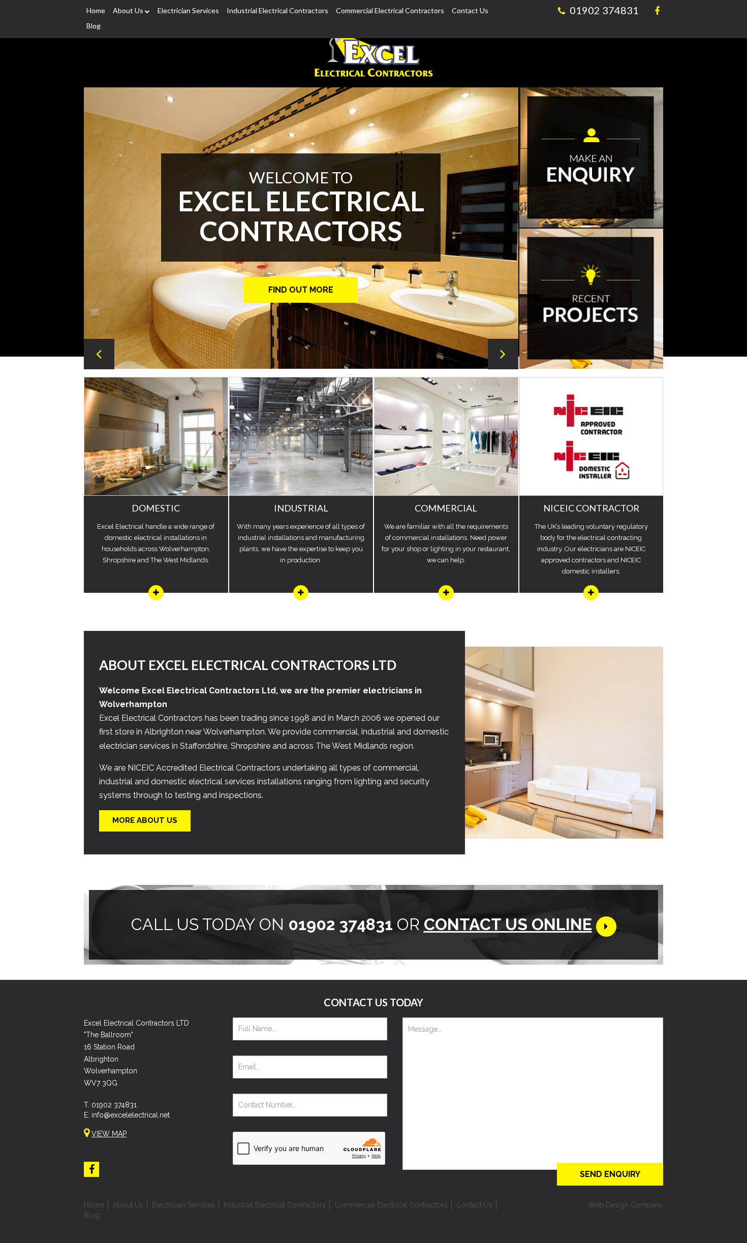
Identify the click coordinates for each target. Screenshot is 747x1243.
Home (95, 10)
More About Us (144, 820)
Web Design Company (625, 1205)
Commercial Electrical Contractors (390, 10)
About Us (128, 10)
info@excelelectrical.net (130, 1115)
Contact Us (470, 10)
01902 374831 (114, 1105)
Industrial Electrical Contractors (277, 10)
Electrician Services (188, 10)
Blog (93, 25)
